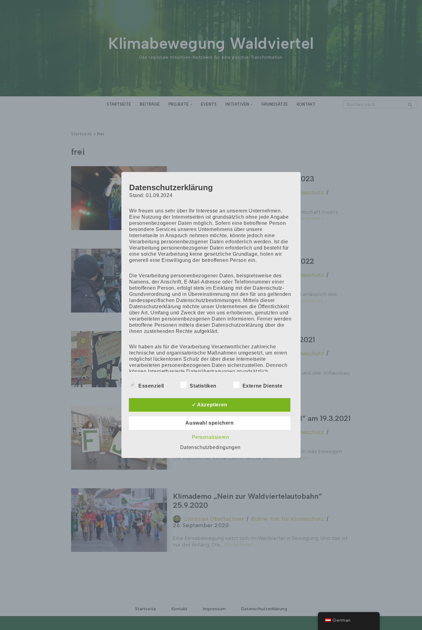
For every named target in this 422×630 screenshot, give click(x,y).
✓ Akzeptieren (209, 404)
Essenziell (151, 385)
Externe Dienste (263, 385)
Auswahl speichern (209, 423)
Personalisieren (210, 437)
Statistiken (203, 385)
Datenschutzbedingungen (210, 447)
